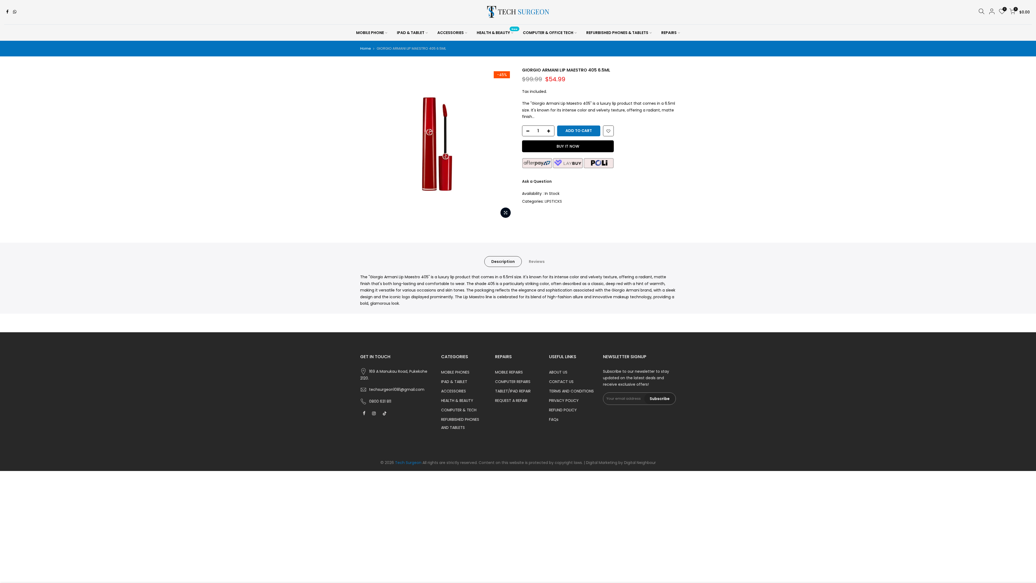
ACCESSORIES (450, 32)
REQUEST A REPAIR (511, 400)
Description (503, 261)
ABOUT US (558, 372)
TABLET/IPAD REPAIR (513, 391)
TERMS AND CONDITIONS (571, 391)
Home (365, 48)
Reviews (537, 261)
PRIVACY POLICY (564, 400)
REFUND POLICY (563, 410)
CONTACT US (561, 381)
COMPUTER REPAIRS (512, 381)
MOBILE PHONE (370, 32)
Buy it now (568, 146)
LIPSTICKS (553, 201)
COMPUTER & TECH (458, 410)
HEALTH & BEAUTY (497, 32)
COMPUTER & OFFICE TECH (548, 32)
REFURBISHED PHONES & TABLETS (617, 32)
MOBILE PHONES (455, 372)
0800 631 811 (380, 401)
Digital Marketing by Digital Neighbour (621, 462)
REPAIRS (669, 32)
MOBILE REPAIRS (509, 372)
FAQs (553, 419)
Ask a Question (537, 181)
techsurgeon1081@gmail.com (396, 389)
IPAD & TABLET (410, 32)
